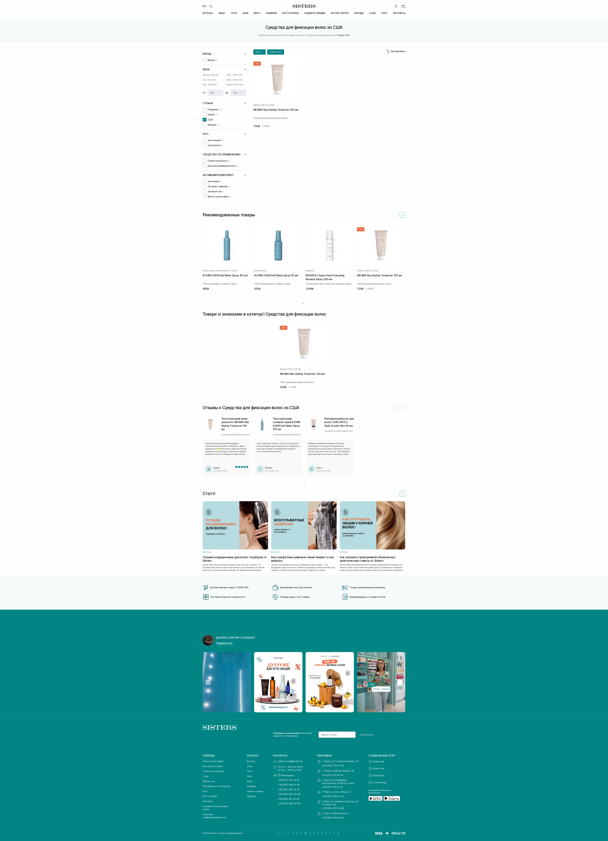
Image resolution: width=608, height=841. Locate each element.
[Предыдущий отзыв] (395, 408)
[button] (259, 52)
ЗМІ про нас (209, 781)
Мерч (250, 781)
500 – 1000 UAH (210, 84)
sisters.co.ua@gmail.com (290, 761)
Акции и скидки (255, 791)
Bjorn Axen (209, 271)
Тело (249, 771)
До (227, 92)
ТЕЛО (234, 13)
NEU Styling (268, 105)
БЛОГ (384, 13)
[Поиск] (211, 6)
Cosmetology (379, 782)
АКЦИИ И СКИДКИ (314, 13)
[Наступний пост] (399, 682)
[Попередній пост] (208, 682)
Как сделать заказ (213, 766)
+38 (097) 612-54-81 (288, 780)
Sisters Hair (378, 761)
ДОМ (245, 13)
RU (204, 6)
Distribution (378, 775)
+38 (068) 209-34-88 (333, 808)
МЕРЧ (257, 13)
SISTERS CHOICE (340, 13)
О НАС (372, 13)
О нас (206, 776)
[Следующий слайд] (402, 215)
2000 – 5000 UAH (234, 80)
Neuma (256, 105)
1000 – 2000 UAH (234, 75)
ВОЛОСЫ (208, 13)
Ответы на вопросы (213, 771)
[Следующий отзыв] (402, 408)
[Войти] (396, 6)
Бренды (251, 796)
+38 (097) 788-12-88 (289, 784)
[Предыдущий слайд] (395, 215)
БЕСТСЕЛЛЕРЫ (290, 13)
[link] (403, 6)
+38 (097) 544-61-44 (333, 796)
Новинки (251, 786)
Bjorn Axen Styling (226, 271)
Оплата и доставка (213, 761)
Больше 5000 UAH (235, 84)
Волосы (251, 761)
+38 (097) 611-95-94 (332, 775)
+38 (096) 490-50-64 (289, 803)
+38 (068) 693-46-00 (289, 794)
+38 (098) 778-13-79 (333, 765)
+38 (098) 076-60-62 (333, 817)
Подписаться (224, 643)
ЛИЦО (221, 13)
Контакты (208, 801)
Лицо (250, 766)
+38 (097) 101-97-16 (332, 787)
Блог (205, 791)
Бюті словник (210, 796)
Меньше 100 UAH (211, 75)
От (204, 92)
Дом (249, 776)
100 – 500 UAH (209, 80)
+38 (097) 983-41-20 (289, 789)
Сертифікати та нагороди (216, 786)
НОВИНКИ (271, 13)
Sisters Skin (379, 768)
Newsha (310, 271)
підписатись (367, 734)
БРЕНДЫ (359, 13)
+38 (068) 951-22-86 (288, 798)
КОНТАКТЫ (399, 13)
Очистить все (275, 52)
